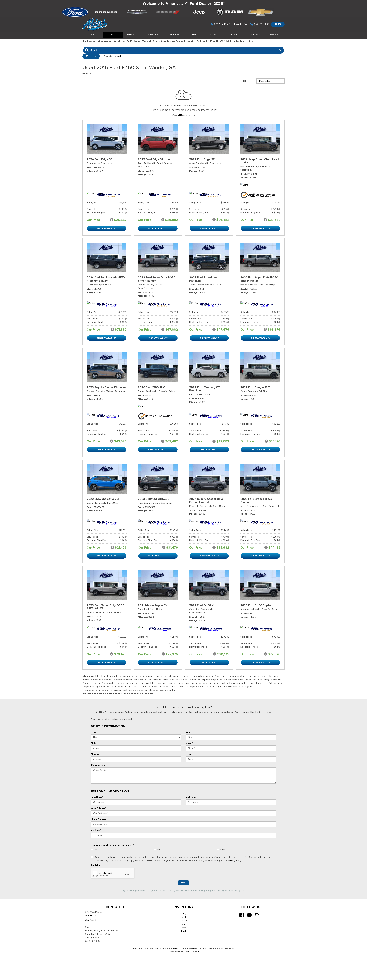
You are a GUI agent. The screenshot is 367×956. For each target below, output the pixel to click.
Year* (188, 732)
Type (93, 732)
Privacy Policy (234, 860)
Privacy (188, 952)
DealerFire (177, 948)
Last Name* (191, 797)
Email (222, 849)
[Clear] (118, 56)
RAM (183, 931)
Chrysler (183, 920)
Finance (193, 35)
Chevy (183, 913)
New (92, 35)
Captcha (95, 865)
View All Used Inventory (183, 115)
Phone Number (98, 819)
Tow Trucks (173, 35)
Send (183, 882)
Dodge (183, 924)
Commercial (153, 35)
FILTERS (92, 56)
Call (95, 849)
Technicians (254, 35)
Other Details (98, 765)
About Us (274, 35)
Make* (94, 743)
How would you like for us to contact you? (112, 845)
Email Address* (98, 808)
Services (214, 35)
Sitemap (196, 952)
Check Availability (106, 228)
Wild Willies (133, 35)
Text (159, 849)
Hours (277, 24)
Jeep (183, 927)
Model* (189, 743)
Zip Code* (96, 830)
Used (112, 35)
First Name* (97, 797)
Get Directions (92, 920)
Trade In (234, 35)
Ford (183, 917)
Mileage (95, 754)
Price (188, 754)
